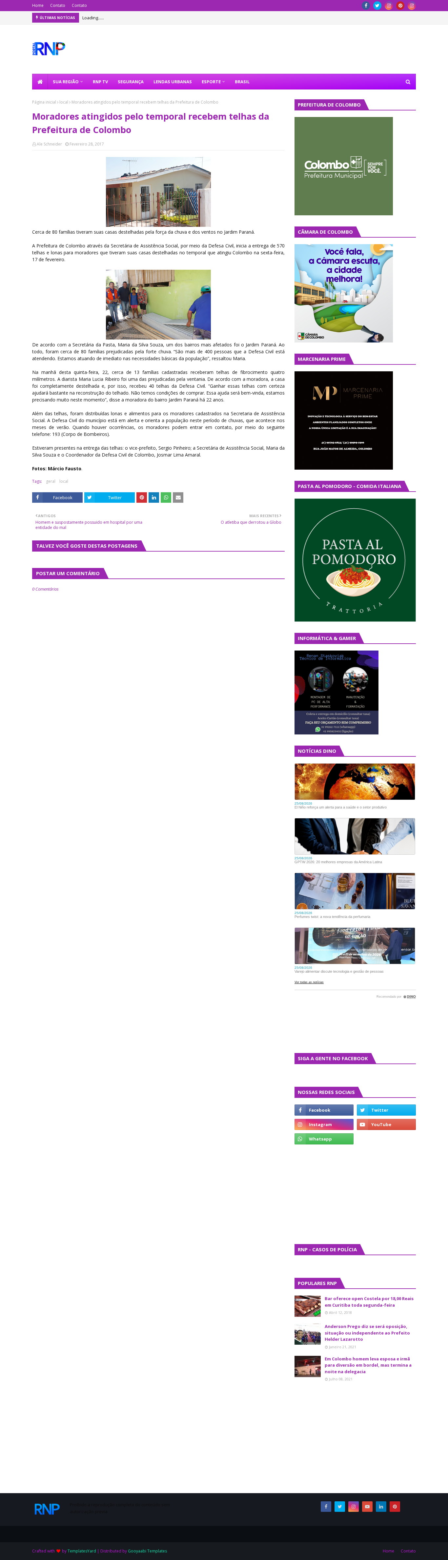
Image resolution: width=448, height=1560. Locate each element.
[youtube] (386, 1124)
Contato (57, 5)
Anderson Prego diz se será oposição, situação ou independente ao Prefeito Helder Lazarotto (367, 1332)
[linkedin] (381, 1506)
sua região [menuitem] (66, 82)
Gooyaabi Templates (147, 1551)
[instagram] (389, 5)
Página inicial (44, 102)
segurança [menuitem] (131, 82)
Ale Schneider (49, 144)
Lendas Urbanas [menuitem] (172, 82)
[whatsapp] (324, 1138)
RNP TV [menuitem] (100, 82)
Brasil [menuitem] (242, 82)
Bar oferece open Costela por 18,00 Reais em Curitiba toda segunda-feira (369, 1302)
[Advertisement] (314, 1193)
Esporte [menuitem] (211, 82)
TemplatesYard (82, 1551)
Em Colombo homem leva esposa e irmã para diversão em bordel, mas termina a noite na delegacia (368, 1365)
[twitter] (377, 5)
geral (50, 481)
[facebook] (366, 5)
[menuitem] (40, 81)
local (63, 102)
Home (38, 5)
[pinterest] (400, 5)
